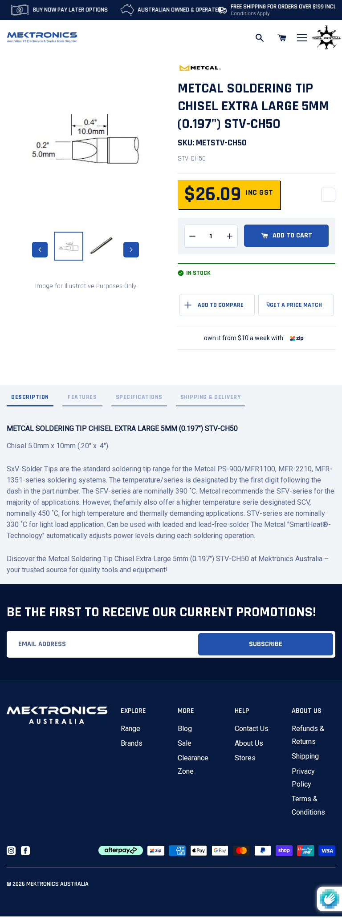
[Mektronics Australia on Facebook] (25, 850)
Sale (184, 743)
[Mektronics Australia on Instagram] (11, 850)
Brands (131, 743)
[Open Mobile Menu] (302, 38)
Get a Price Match (296, 305)
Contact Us (252, 728)
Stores (245, 758)
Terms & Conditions (308, 805)
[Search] (259, 38)
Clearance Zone (193, 764)
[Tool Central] (326, 38)
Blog (185, 728)
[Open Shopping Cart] (282, 38)
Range (130, 728)
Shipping (305, 756)
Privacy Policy (303, 777)
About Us (249, 743)
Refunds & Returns (308, 735)
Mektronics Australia (57, 884)
